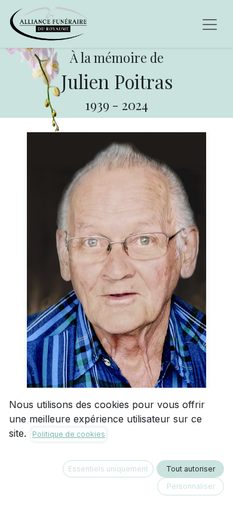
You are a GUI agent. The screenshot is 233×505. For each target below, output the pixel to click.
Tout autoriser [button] (190, 468)
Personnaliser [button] (191, 486)
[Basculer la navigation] (209, 24)
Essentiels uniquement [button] (108, 468)
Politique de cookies (68, 434)
